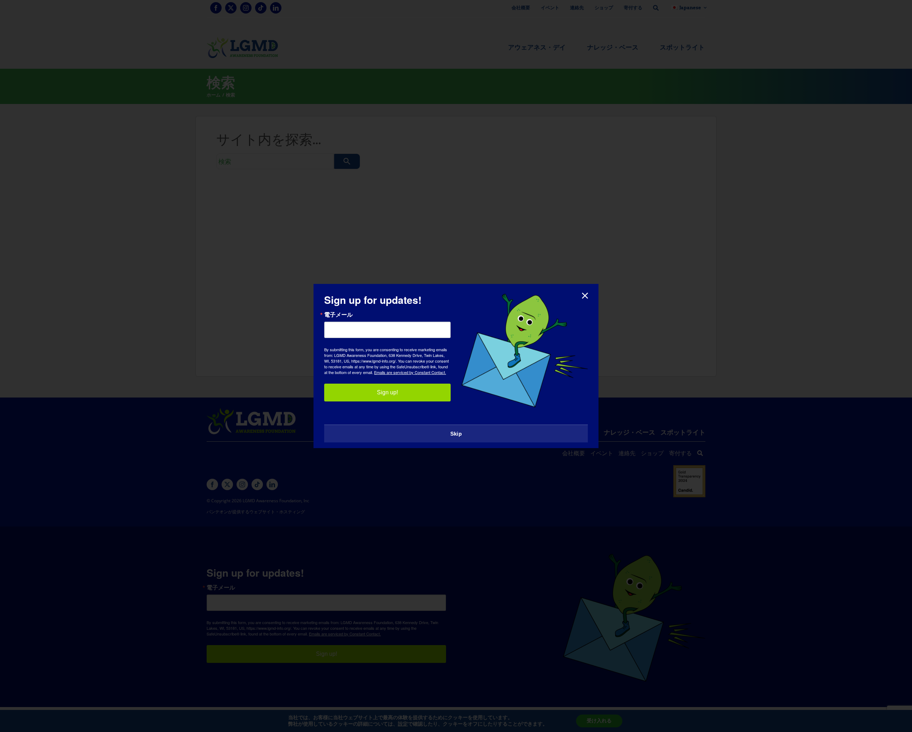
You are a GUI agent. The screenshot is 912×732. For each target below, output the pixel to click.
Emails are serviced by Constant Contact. (410, 372)
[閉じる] (585, 295)
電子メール (338, 314)
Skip (456, 434)
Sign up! (387, 392)
